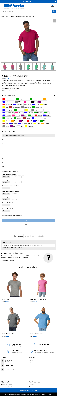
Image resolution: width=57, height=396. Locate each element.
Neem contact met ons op (8, 260)
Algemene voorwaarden (6, 384)
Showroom (31, 384)
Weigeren (50, 394)
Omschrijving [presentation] (29, 236)
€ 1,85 (5, 301)
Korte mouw (18, 16)
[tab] (17, 236)
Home (2, 16)
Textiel (6, 16)
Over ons (31, 360)
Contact (31, 362)
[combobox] (26, 11)
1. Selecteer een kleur (8, 95)
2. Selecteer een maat (8, 131)
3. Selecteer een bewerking (10, 171)
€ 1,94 (33, 301)
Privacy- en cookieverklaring (7, 386)
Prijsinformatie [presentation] (18, 236)
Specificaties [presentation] (40, 236)
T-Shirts (12, 16)
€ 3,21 (5, 336)
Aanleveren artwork (34, 386)
